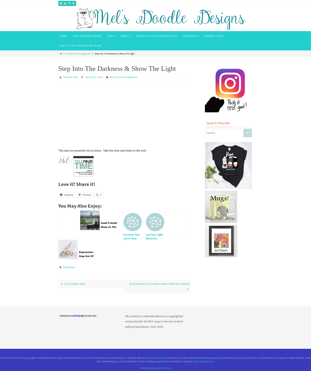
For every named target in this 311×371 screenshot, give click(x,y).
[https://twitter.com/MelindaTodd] (65, 3)
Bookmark (69, 267)
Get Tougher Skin (74, 284)
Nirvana (154, 368)
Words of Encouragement (78, 53)
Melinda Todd (70, 77)
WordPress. (165, 368)
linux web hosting (156, 357)
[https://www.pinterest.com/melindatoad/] (69, 3)
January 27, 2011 (94, 77)
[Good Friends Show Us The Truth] (68, 225)
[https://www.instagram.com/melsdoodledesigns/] (60, 3)
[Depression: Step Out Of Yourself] (177, 225)
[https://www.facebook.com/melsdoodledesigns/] (73, 3)
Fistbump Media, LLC (203, 361)
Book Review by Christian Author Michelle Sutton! (159, 284)
